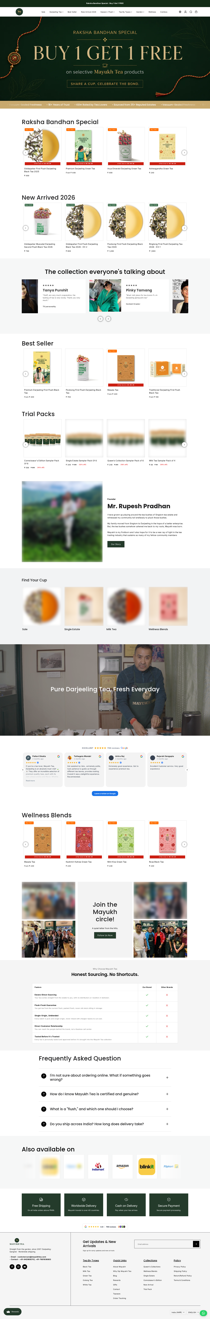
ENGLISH (192, 1312)
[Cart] (196, 11)
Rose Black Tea (156, 862)
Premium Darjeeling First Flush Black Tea (41, 391)
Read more (71, 781)
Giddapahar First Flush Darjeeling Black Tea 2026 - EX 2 (82, 245)
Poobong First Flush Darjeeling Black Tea (83, 391)
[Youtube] (24, 1266)
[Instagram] (18, 1266)
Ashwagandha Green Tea (161, 168)
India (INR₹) (177, 1312)
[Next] (184, 152)
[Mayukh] (25, 12)
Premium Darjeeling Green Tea (80, 168)
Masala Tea (112, 390)
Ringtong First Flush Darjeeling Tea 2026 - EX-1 (166, 245)
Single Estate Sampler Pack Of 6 (81, 460)
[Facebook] (12, 1266)
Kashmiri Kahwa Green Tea (79, 862)
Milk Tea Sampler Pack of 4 (162, 460)
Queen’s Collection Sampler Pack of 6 (125, 460)
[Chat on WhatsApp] (203, 1313)
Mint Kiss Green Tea (117, 862)
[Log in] (185, 11)
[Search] (190, 11)
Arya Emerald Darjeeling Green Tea (124, 168)
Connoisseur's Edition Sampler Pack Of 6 (41, 462)
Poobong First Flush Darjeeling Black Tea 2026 (125, 245)
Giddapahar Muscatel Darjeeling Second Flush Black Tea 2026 (39, 245)
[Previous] (25, 152)
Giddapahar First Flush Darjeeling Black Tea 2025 (40, 170)
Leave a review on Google (105, 793)
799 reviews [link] (111, 1227)
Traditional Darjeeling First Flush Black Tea (164, 391)
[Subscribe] (196, 1244)
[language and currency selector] (180, 11)
